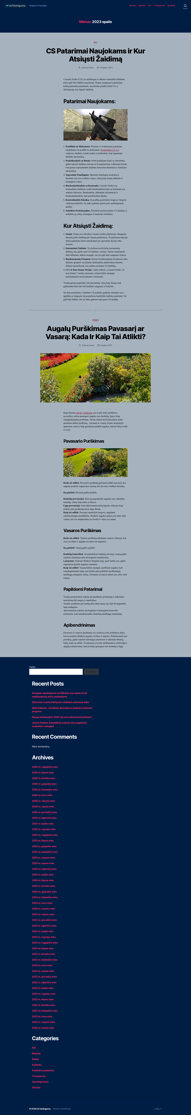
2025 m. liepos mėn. (43, 840)
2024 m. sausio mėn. (43, 914)
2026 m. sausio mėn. (43, 806)
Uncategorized (40, 1081)
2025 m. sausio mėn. (43, 863)
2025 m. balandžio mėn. (45, 852)
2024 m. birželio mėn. (44, 886)
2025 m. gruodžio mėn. (44, 812)
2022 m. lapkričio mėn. (44, 982)
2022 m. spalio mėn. (43, 988)
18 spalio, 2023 (106, 68)
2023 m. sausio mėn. (43, 971)
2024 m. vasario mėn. (44, 908)
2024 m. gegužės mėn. (44, 891)
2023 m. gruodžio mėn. (44, 920)
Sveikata (171, 5)
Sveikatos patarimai (43, 1070)
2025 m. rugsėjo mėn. (44, 829)
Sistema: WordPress (62, 1109)
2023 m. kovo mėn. (42, 965)
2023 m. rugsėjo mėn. (44, 937)
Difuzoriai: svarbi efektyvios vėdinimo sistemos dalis (60, 702)
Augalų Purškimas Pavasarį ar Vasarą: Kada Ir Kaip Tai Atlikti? (95, 332)
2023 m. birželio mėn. (43, 954)
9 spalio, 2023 (106, 345)
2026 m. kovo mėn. (42, 795)
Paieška (32, 667)
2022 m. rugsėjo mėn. (44, 993)
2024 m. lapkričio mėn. (44, 869)
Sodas (95, 320)
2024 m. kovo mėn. (42, 903)
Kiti (149, 5)
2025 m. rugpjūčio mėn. (45, 835)
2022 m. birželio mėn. (43, 1005)
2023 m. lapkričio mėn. (44, 925)
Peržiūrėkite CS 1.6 (110, 149)
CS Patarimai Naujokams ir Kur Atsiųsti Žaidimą (95, 55)
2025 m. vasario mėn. (43, 857)
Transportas (159, 5)
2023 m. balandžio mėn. (45, 959)
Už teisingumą (44, 1109)
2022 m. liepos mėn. (43, 999)
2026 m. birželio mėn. (44, 778)
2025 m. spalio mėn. (43, 823)
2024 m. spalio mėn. (43, 874)
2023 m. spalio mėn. (43, 931)
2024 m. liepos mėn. (43, 880)
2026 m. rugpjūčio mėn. (45, 767)
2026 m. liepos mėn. (43, 772)
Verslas (132, 5)
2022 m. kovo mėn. (42, 1016)
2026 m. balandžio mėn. (45, 789)
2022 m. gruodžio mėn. (44, 976)
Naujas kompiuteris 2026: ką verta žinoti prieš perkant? (62, 717)
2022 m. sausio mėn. (43, 1027)
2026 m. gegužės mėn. (44, 784)
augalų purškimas (84, 412)
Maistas (142, 5)
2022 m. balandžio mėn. (45, 1010)
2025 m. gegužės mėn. (44, 846)
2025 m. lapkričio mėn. (44, 818)
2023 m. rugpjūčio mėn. (45, 942)
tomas (91, 68)
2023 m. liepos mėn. (43, 948)
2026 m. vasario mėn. (44, 801)
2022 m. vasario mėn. (43, 1022)
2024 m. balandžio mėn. (45, 897)
